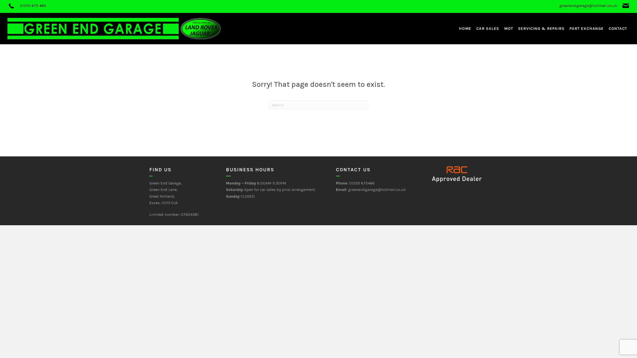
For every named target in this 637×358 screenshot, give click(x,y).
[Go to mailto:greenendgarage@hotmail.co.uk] (476, 6)
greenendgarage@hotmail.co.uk (377, 189)
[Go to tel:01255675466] (160, 6)
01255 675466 (361, 183)
